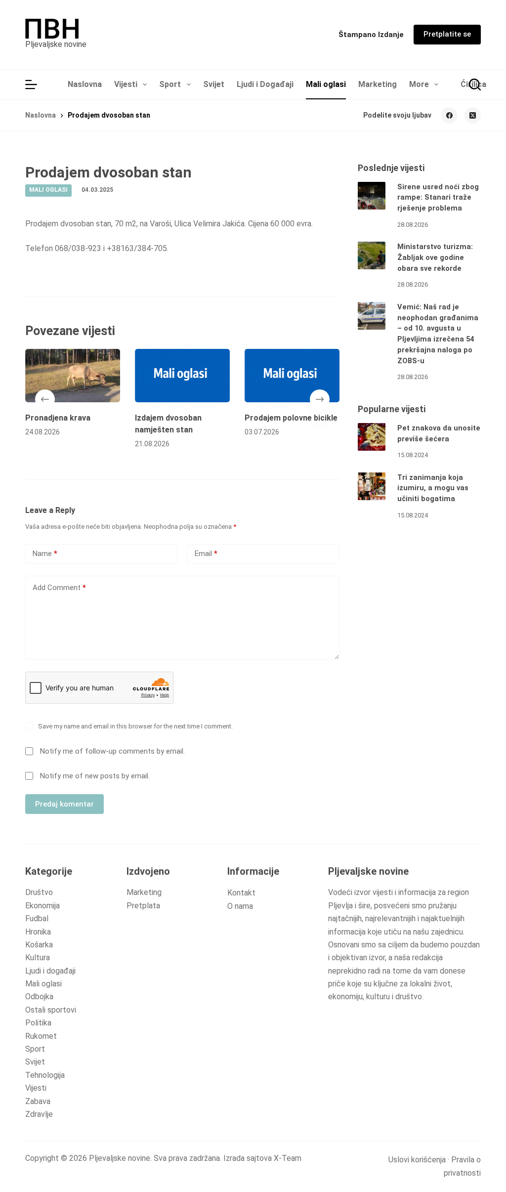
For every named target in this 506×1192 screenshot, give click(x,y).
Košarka (39, 944)
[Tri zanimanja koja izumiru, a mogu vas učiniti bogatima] (371, 486)
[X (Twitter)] (472, 115)
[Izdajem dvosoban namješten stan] (182, 375)
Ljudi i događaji (50, 971)
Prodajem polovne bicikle (291, 418)
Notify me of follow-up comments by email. (112, 751)
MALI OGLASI (48, 189)
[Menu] (31, 84)
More (419, 84)
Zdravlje (39, 1114)
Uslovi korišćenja (417, 1159)
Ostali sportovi (50, 1010)
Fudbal (36, 918)
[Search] (475, 84)
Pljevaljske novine (55, 44)
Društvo (39, 892)
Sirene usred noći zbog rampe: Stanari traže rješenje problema (438, 198)
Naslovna (85, 84)
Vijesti (125, 84)
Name (45, 553)
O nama (240, 906)
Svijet (213, 84)
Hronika (38, 932)
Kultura (37, 957)
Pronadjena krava (57, 418)
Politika (38, 1022)
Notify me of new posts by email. (95, 775)
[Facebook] (449, 115)
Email (206, 553)
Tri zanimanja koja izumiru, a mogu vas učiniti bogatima (432, 488)
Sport (170, 84)
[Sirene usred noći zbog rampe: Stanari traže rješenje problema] (371, 196)
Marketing (377, 84)
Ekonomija (42, 905)
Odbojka (39, 996)
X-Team (287, 1158)
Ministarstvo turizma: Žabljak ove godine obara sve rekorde (435, 258)
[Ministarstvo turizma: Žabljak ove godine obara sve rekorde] (371, 255)
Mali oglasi (326, 84)
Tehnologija (45, 1075)
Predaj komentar (64, 804)
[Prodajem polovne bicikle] (292, 375)
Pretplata (143, 905)
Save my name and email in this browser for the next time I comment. (135, 726)
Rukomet (41, 1036)
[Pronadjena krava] (72, 375)
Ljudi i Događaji (265, 84)
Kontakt (241, 892)
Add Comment (59, 587)
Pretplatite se (447, 34)
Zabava (37, 1101)
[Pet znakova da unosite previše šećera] (371, 437)
